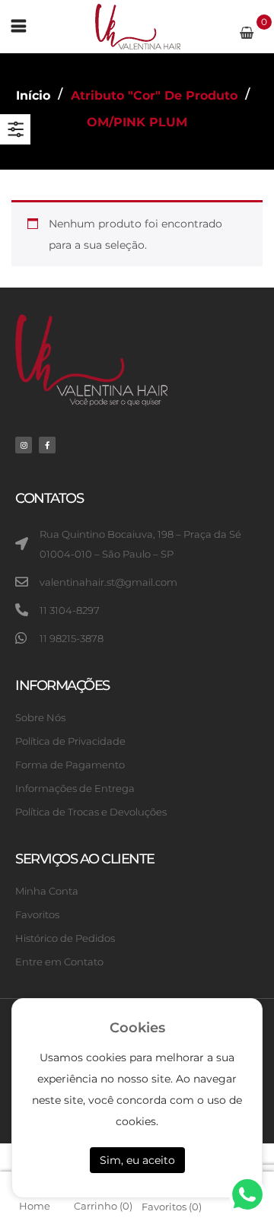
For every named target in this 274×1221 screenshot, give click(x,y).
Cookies (137, 1027)
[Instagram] (23, 445)
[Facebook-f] (47, 445)
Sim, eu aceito (137, 1160)
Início (33, 95)
